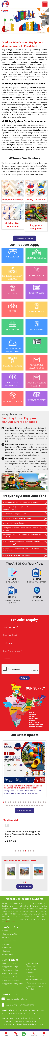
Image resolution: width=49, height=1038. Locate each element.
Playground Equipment (36, 227)
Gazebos (30, 973)
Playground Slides (10, 970)
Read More (10, 922)
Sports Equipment (34, 979)
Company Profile (10, 934)
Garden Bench (33, 969)
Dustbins (30, 976)
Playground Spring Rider (12, 984)
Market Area (8, 954)
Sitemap (6, 937)
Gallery (6, 944)
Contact (6, 951)
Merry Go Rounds (36, 199)
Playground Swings (12, 199)
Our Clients (7, 948)
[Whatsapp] (24, 1034)
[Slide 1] (18, 30)
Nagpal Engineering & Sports (24, 898)
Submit (25, 678)
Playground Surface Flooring (35, 987)
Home (5, 931)
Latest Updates (9, 941)
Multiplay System (10, 963)
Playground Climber (11, 977)
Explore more (23, 238)
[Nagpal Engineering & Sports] (5, 4)
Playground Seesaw (11, 980)
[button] (3, 802)
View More (23, 811)
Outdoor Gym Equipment (12, 225)
